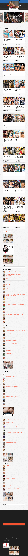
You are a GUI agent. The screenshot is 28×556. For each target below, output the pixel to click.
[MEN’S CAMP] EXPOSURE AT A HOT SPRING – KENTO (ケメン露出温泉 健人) (19, 190)
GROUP (3, 516)
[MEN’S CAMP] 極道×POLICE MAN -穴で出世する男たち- (8, 57)
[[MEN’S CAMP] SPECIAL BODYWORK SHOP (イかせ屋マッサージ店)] (19, 118)
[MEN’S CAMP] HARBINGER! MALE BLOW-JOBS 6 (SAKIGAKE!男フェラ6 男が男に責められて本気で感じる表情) (8, 208)
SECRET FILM (19, 539)
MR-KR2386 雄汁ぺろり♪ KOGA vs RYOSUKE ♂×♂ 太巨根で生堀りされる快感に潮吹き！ (15, 304)
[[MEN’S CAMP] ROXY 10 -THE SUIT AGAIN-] (19, 84)
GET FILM (6, 537)
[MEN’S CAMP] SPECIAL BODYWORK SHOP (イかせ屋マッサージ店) (19, 123)
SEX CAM (22, 539)
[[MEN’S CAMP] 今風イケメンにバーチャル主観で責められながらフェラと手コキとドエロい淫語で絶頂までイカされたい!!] (8, 168)
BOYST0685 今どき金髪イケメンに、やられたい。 (11, 442)
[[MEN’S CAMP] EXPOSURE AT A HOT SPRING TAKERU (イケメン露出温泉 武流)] (8, 134)
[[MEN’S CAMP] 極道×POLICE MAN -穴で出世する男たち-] (8, 51)
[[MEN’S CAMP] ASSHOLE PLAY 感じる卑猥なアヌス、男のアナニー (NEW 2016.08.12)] (19, 67)
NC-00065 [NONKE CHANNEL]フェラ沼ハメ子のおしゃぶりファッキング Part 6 (14, 432)
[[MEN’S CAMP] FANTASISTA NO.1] (19, 34)
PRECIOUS (14, 539)
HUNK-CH (12, 537)
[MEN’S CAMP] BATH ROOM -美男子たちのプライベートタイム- (8, 40)
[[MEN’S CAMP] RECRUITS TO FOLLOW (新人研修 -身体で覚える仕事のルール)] (19, 101)
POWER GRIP (11, 539)
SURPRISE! (4, 540)
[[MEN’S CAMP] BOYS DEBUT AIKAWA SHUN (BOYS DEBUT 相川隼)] (19, 168)
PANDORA (4, 539)
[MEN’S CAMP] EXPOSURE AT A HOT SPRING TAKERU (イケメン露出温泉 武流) (8, 140)
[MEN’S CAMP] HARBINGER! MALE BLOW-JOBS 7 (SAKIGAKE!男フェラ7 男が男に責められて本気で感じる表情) (8, 124)
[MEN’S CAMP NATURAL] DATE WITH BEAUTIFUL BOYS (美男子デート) (19, 207)
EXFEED (19, 536)
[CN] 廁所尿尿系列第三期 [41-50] (9, 353)
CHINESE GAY (21, 535)
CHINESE (11, 535)
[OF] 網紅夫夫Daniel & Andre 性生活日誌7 (10, 478)
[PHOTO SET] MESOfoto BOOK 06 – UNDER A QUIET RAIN (12, 389)
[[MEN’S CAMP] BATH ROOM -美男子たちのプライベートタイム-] (8, 34)
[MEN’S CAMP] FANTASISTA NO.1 (18, 39)
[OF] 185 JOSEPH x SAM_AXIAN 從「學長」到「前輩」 (11, 343)
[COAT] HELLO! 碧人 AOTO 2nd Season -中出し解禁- (11, 271)
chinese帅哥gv (6, 536)
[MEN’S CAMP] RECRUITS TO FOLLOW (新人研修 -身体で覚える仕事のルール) (19, 107)
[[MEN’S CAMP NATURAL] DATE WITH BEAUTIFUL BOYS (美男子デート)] (19, 201)
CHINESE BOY (18, 535)
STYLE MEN (24, 539)
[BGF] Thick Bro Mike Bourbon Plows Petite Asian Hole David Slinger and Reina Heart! (15, 488)
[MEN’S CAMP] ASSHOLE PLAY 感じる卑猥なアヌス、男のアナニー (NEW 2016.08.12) (19, 74)
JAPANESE (7, 44)
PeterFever (5, 539)
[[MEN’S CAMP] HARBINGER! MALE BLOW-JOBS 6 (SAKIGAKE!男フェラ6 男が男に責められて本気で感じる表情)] (8, 201)
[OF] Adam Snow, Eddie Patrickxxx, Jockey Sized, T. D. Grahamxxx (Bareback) (14, 468)
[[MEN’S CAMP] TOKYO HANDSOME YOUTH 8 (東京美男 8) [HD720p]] (19, 151)
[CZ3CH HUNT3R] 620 (8, 475)
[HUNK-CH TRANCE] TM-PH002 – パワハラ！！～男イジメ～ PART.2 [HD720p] (14, 429)
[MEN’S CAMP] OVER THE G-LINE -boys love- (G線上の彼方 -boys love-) (19, 57)
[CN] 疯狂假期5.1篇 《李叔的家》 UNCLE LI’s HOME (11, 340)
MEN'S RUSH (16, 538)
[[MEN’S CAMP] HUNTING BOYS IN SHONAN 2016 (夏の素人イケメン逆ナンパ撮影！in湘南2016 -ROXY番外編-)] (8, 67)
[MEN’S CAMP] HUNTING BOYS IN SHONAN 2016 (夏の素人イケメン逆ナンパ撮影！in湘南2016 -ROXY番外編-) (8, 74)
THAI (5, 540)
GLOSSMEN (9, 537)
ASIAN (3, 514)
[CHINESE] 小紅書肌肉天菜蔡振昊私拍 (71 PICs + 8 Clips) (12, 396)
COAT (9, 536)
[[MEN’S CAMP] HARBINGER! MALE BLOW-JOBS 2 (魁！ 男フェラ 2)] (19, 218)
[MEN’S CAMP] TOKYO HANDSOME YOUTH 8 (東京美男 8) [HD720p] (19, 157)
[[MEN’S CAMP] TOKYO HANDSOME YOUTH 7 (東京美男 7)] (8, 218)
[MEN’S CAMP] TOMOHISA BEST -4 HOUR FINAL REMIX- (7, 190)
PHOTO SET (4, 518)
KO (6, 538)
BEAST (6, 535)
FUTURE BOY (22, 536)
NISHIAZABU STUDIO (21, 538)
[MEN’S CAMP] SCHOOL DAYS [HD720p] (8, 156)
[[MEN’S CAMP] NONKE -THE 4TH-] (8, 101)
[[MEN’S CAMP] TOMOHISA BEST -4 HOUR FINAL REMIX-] (8, 184)
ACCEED (4, 535)
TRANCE (7, 540)
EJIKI (14, 536)
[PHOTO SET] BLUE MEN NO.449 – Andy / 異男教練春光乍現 (12, 386)
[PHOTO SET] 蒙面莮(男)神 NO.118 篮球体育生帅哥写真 (11, 376)
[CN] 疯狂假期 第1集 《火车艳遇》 (9, 350)
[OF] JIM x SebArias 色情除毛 (9, 485)
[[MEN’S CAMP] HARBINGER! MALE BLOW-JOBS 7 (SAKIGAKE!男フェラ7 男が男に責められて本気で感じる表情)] (8, 118)
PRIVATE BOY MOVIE (16, 539)
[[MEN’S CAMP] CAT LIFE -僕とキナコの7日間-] (19, 134)
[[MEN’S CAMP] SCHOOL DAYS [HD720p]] (8, 151)
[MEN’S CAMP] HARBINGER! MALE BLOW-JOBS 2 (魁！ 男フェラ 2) (19, 224)
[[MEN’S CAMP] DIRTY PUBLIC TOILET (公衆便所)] (8, 84)
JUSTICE (5, 538)
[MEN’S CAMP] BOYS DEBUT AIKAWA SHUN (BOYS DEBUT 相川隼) (19, 173)
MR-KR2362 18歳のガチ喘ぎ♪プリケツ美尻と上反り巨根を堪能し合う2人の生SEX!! (14, 314)
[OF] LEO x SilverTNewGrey (8, 465)
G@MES (4, 537)
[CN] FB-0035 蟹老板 (8, 284)
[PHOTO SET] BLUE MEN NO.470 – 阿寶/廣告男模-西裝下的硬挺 (12, 399)
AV (6, 111)
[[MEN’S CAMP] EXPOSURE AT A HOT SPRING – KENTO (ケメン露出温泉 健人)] (19, 184)
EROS (15, 536)
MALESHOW (10, 538)
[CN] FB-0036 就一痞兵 (8, 281)
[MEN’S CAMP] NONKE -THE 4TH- (7, 106)
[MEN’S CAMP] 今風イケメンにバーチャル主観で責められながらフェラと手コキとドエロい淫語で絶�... (8, 174)
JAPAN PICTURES (22, 537)
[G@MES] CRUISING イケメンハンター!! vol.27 (10, 422)
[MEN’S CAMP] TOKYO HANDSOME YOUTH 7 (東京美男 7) (7, 224)
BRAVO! (9, 535)
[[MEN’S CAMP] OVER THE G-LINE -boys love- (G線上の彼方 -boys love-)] (19, 51)
